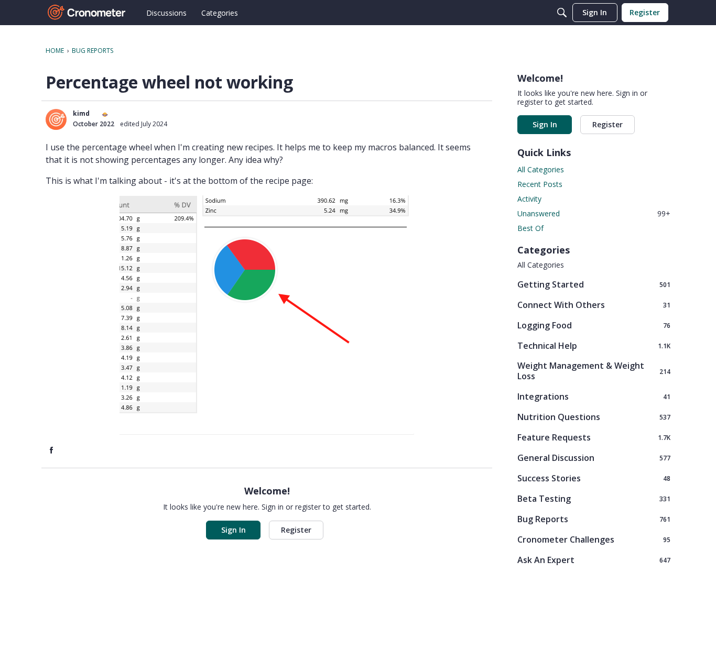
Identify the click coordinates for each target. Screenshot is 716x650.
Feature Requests (593, 437)
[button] (56, 119)
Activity (529, 199)
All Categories (540, 169)
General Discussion (593, 457)
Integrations (593, 396)
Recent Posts (539, 184)
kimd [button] (81, 113)
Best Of (530, 228)
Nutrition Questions (593, 416)
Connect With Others (593, 304)
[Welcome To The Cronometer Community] (87, 12)
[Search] (561, 12)
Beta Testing (593, 498)
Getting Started (593, 284)
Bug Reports (593, 518)
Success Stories (593, 477)
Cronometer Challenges (593, 539)
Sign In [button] (233, 530)
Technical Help (593, 345)
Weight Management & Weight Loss (593, 370)
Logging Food (593, 325)
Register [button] (296, 530)
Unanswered (593, 213)
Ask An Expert (593, 559)
